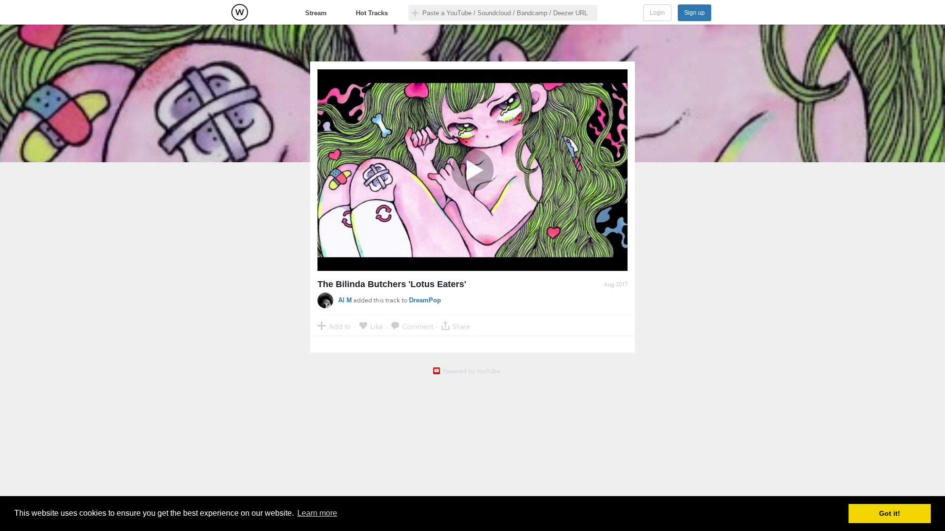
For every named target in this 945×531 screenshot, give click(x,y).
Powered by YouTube (471, 371)
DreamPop (425, 300)
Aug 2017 (616, 284)
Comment (417, 326)
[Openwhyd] (239, 12)
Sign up (694, 12)
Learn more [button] (317, 513)
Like (376, 326)
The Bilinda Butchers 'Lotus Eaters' (391, 284)
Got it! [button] (889, 513)
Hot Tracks (372, 13)
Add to (340, 326)
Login (657, 12)
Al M (345, 300)
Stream (316, 13)
